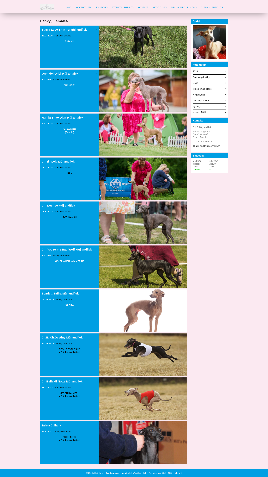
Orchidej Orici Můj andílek (60, 73)
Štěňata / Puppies (123, 7)
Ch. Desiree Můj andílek (58, 205)
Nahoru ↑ (178, 473)
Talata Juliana (51, 425)
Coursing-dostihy (201, 77)
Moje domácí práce (202, 89)
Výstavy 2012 (199, 112)
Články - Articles (212, 7)
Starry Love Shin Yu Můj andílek (64, 29)
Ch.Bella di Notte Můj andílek (62, 381)
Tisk (144, 473)
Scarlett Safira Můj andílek (60, 293)
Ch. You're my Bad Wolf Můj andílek (67, 249)
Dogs (195, 83)
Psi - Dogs (102, 7)
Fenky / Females (63, 35)
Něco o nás (160, 7)
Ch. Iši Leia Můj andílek (58, 161)
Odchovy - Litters (201, 100)
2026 (195, 71)
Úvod (68, 7)
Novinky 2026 (83, 7)
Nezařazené (199, 95)
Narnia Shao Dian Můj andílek (62, 117)
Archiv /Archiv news (184, 7)
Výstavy (197, 106)
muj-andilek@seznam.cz (208, 146)
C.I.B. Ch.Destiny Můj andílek (62, 337)
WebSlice (137, 473)
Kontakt (143, 7)
